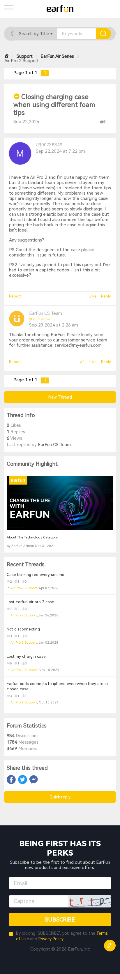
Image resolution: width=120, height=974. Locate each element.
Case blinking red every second (35, 574)
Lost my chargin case (26, 656)
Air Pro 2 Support (23, 588)
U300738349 (49, 144)
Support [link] (25, 56)
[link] (6, 56)
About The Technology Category (32, 537)
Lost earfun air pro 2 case (30, 602)
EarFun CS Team (45, 313)
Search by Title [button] (34, 33)
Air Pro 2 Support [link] (21, 60)
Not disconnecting (23, 629)
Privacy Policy (50, 938)
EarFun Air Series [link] (57, 56)
